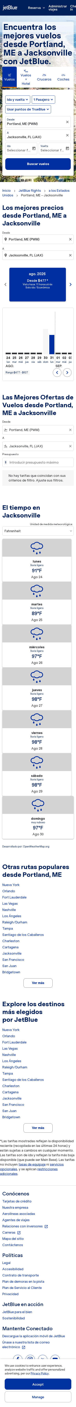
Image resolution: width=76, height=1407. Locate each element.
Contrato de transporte (20, 1275)
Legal (6, 1263)
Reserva (37, 8)
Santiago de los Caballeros (23, 935)
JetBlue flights (30, 191)
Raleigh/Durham (14, 922)
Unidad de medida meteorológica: (51, 524)
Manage (38, 1397)
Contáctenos (12, 1245)
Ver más (38, 983)
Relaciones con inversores (25, 1226)
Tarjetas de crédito (17, 1201)
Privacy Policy (40, 1373)
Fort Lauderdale (14, 897)
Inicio (6, 191)
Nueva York (10, 885)
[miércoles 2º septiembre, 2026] (64, 353)
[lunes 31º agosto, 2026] (51, 344)
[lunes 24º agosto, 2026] (8, 353)
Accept (38, 1384)
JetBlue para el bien (17, 1312)
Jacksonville (11, 953)
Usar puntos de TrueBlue (26, 109)
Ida (9, 146)
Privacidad (10, 1294)
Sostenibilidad (13, 1318)
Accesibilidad (12, 1269)
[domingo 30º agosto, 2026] (45, 341)
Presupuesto (10, 454)
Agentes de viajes (16, 1220)
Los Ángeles (11, 916)
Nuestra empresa (15, 1207)
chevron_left (5, 284)
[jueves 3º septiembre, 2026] (70, 353)
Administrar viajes (58, 7)
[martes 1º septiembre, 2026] (58, 353)
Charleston (10, 941)
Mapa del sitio (13, 1239)
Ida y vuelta (16, 100)
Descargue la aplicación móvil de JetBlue (33, 1336)
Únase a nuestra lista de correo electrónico (26, 1344)
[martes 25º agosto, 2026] (14, 353)
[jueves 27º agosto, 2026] (26, 353)
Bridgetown (11, 972)
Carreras (11, 1232)
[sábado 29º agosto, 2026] (39, 353)
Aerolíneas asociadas (18, 1214)
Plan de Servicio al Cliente (22, 1288)
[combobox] (38, 239)
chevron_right (70, 284)
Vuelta (44, 146)
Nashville (9, 910)
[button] (43, 99)
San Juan (9, 966)
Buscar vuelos (38, 164)
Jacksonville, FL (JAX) (24, 137)
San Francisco (13, 960)
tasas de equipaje (32, 1164)
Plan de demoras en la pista (23, 1281)
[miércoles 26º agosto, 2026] (20, 353)
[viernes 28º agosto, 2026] (33, 353)
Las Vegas (10, 903)
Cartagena (10, 947)
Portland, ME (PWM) (22, 124)
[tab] (9, 77)
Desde (11, 119)
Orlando (8, 891)
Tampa (7, 928)
